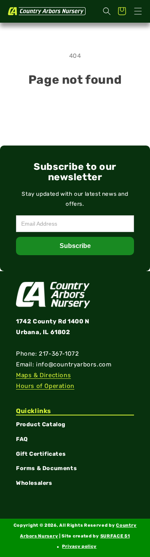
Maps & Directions (43, 375)
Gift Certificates (41, 454)
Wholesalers (34, 483)
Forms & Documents (46, 468)
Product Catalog (41, 424)
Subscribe (75, 245)
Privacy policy (79, 546)
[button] (138, 11)
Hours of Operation (45, 386)
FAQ (22, 439)
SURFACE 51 (115, 536)
